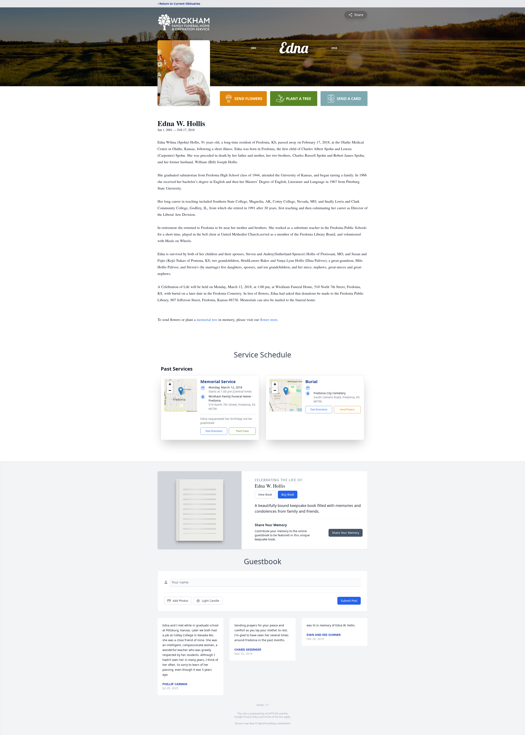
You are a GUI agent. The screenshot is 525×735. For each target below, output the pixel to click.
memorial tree (207, 319)
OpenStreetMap (267, 723)
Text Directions (213, 431)
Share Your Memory (345, 533)
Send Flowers (347, 409)
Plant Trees (242, 431)
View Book (265, 494)
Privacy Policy (251, 717)
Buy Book (287, 494)
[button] (180, 391)
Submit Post (349, 601)
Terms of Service (273, 717)
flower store (268, 319)
